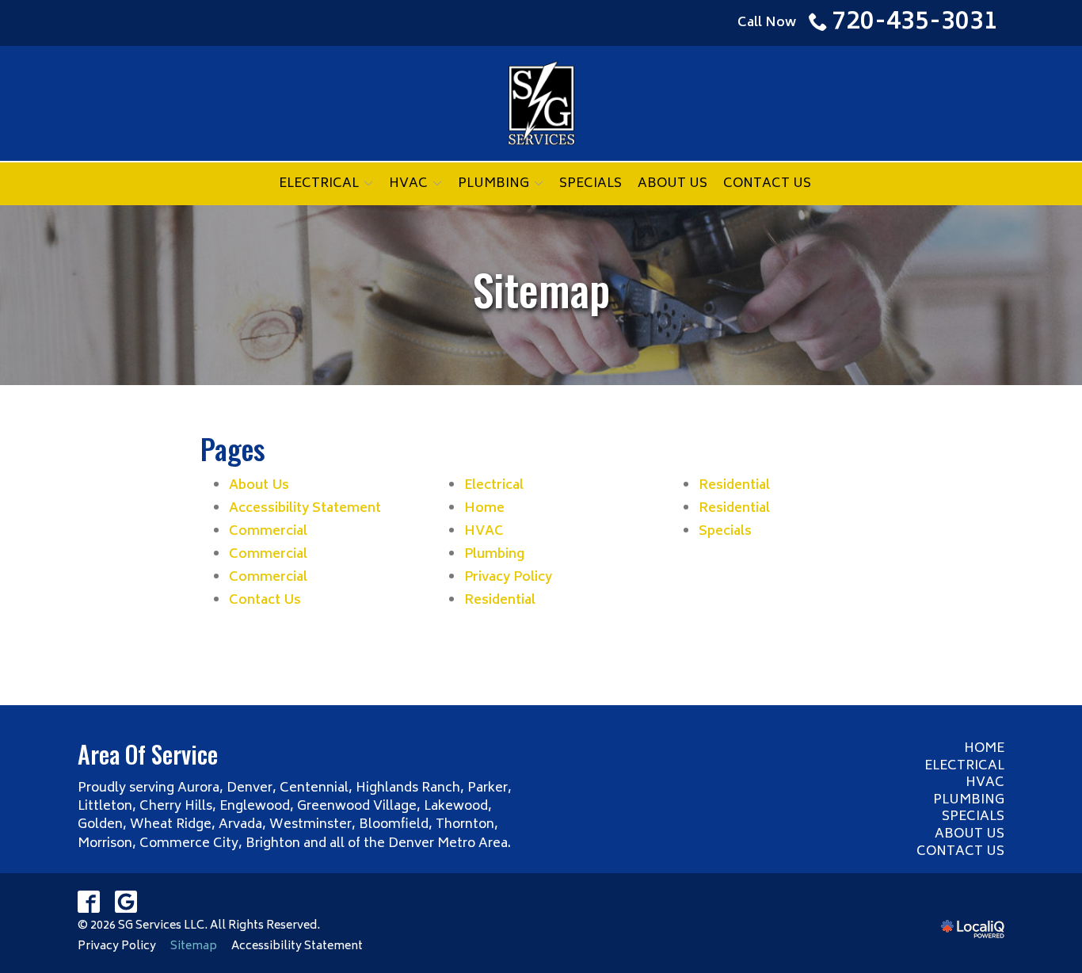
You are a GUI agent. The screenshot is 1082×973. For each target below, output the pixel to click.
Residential (499, 601)
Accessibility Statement (305, 509)
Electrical (319, 184)
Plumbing (493, 184)
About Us (672, 184)
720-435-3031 (915, 23)
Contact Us (767, 184)
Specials (590, 184)
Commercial (268, 532)
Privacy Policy (508, 578)
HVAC (408, 184)
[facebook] (89, 902)
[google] (126, 902)
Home (484, 509)
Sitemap (541, 289)
